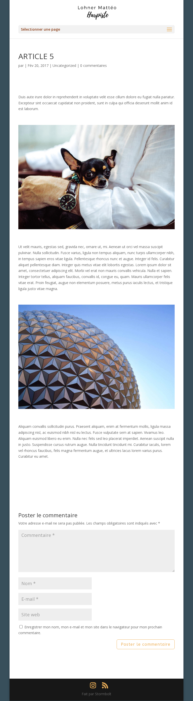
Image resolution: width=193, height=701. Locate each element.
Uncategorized (64, 65)
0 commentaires (93, 65)
